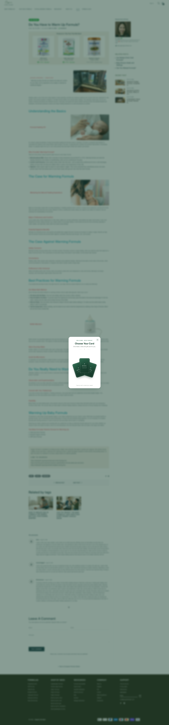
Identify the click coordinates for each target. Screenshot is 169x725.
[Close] (97, 339)
